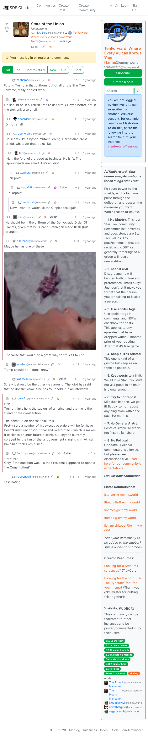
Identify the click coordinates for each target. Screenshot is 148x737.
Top (18, 70)
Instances (90, 730)
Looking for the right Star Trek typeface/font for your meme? (122, 582)
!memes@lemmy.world (120, 510)
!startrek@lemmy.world (121, 494)
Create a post (123, 82)
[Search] (116, 5)
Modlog (134, 673)
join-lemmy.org (132, 730)
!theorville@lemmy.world (122, 502)
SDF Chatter (21, 7)
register (43, 57)
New (53, 70)
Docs (104, 730)
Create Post (64, 7)
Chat (77, 70)
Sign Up (135, 7)
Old (63, 70)
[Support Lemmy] (110, 5)
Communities (46, 5)
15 (36, 46)
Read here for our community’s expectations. (122, 463)
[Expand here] (21, 29)
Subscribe (123, 73)
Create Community (87, 7)
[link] (44, 46)
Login (125, 5)
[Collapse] (7, 80)
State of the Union (47, 24)
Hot (7, 70)
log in (29, 57)
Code (115, 730)
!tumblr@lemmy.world (120, 518)
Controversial (35, 70)
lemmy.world (39, 28)
